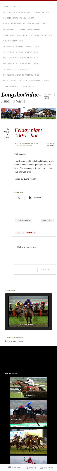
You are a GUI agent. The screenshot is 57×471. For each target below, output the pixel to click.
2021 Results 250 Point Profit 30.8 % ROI (21, 58)
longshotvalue (29, 144)
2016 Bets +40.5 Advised (29, 29)
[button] (21, 319)
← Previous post (23, 220)
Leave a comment (50, 145)
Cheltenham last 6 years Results (18, 86)
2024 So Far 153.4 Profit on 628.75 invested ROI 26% (26, 81)
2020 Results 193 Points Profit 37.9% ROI (21, 64)
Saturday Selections (23, 146)
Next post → (48, 220)
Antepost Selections (13, 41)
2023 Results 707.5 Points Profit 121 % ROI (22, 46)
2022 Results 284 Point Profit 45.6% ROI (20, 52)
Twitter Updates (15, 338)
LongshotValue (20, 94)
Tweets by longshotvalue (14, 341)
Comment (45, 269)
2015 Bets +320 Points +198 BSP (16, 12)
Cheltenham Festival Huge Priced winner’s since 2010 (27, 35)
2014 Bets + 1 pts (41, 12)
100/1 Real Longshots (13, 7)
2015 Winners (9, 29)
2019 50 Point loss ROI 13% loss (17, 69)
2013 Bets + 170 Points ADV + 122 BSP (18, 18)
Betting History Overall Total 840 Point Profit (25, 24)
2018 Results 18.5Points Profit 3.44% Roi (21, 75)
